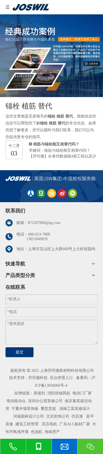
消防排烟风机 (58, 393)
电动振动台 (16, 401)
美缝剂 (39, 393)
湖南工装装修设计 (74, 409)
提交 (19, 352)
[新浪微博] (62, 193)
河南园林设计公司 (28, 416)
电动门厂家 (82, 393)
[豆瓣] (41, 193)
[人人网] (30, 193)
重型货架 (48, 409)
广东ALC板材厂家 (74, 424)
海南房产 (52, 432)
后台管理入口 (61, 378)
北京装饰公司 (57, 416)
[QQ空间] (51, 193)
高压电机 (49, 424)
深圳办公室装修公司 (45, 401)
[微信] (72, 193)
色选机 (36, 432)
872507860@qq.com (44, 223)
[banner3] (51, 55)
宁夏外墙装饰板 (25, 409)
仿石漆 (77, 416)
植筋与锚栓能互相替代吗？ (56, 144)
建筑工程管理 (26, 424)
